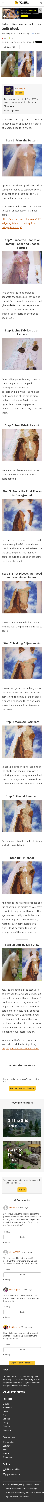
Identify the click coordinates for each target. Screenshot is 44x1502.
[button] (3, 3)
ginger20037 (14, 1252)
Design (6, 1411)
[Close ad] (40, 10)
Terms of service (32, 1484)
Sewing (26, 34)
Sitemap (6, 1453)
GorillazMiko (14, 1327)
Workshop (7, 1407)
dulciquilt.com (13, 110)
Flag (8, 1232)
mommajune (14, 1290)
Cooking (6, 1418)
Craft (18, 34)
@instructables (13, 1469)
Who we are (8, 1457)
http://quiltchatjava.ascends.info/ (20, 1048)
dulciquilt (8, 34)
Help (5, 1449)
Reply (22, 1237)
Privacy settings (30, 1488)
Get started (8, 1446)
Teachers (7, 1430)
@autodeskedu (13, 1474)
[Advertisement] (22, 13)
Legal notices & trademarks (17, 1496)
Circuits (6, 1404)
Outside (6, 1426)
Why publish (8, 1442)
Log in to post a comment (22, 1362)
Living (5, 1422)
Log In (22, 1189)
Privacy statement (13, 1488)
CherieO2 (13, 1207)
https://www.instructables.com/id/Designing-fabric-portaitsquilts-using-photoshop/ (22, 223)
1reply (7, 1242)
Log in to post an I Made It (22, 1088)
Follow (19, 93)
